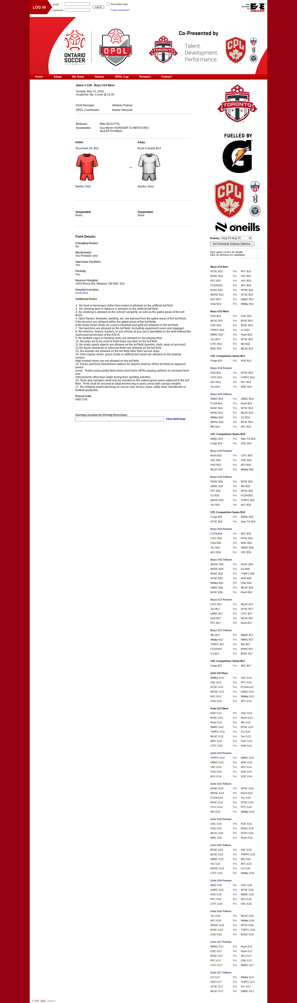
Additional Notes (86, 299)
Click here (81, 293)
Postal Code (83, 396)
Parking (80, 271)
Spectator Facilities (88, 261)
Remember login (119, 4)
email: (56, 4)
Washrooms (83, 252)
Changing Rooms (86, 243)
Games (99, 76)
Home (39, 76)
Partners (145, 76)
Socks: (80, 186)
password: (58, 10)
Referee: (81, 124)
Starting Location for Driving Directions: (101, 415)
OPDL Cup (122, 76)
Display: (215, 238)
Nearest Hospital (86, 280)
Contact (166, 76)
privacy (52, 1001)
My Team (78, 76)
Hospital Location (86, 289)
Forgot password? (120, 10)
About (57, 76)
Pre (235, 271)
